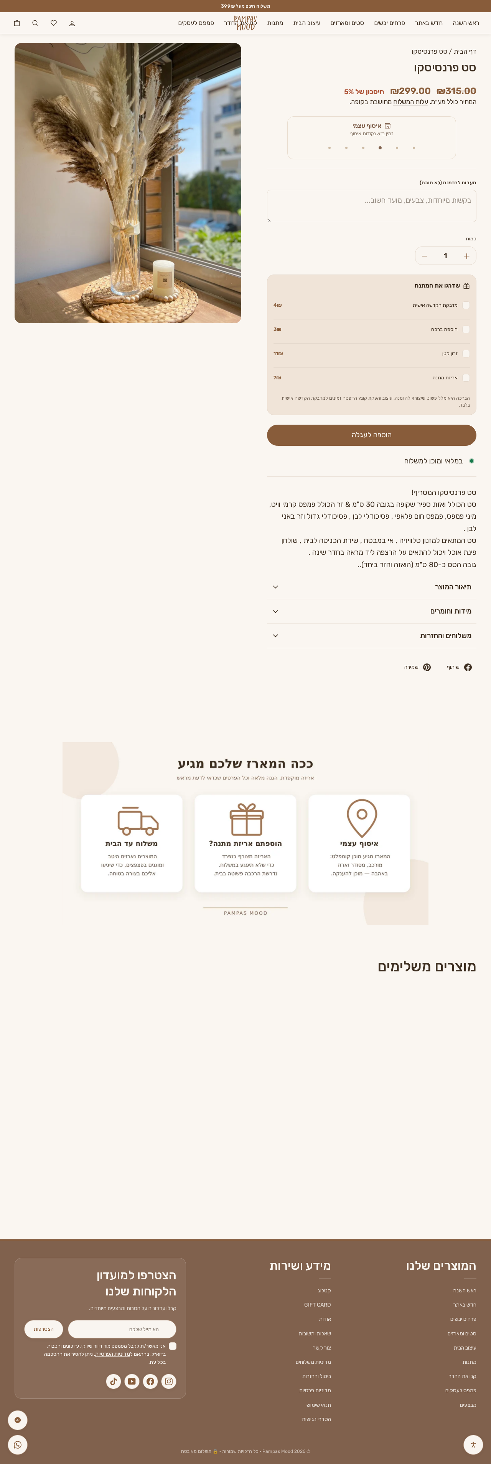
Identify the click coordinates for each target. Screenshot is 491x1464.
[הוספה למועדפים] (379, 1008)
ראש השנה (466, 22)
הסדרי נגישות (316, 1419)
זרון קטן (366, 353)
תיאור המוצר (453, 586)
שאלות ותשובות (315, 1333)
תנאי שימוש (318, 1405)
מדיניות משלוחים (313, 1362)
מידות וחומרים (450, 611)
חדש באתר (429, 22)
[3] (380, 147)
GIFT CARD (317, 1305)
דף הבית (465, 51)
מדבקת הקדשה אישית (366, 305)
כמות (471, 239)
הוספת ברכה (366, 329)
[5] (346, 147)
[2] (397, 147)
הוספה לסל (421, 1147)
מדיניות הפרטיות (112, 1354)
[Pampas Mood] (245, 23)
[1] (413, 147)
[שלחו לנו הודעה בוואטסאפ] (18, 1445)
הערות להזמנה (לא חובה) (448, 182)
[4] (363, 147)
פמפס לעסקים (196, 22)
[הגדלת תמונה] (23, 51)
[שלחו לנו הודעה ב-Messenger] (18, 1420)
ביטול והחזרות (316, 1376)
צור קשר (322, 1348)
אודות (325, 1319)
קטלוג (324, 1290)
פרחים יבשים (389, 22)
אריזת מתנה (366, 377)
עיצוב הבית (306, 22)
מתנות (275, 22)
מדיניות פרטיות (315, 1390)
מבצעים (468, 1405)
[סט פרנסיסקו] (421, 1077)
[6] (329, 147)
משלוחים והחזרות (445, 635)
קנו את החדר (462, 1376)
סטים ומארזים (347, 22)
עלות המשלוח (410, 102)
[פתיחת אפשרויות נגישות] (473, 1445)
